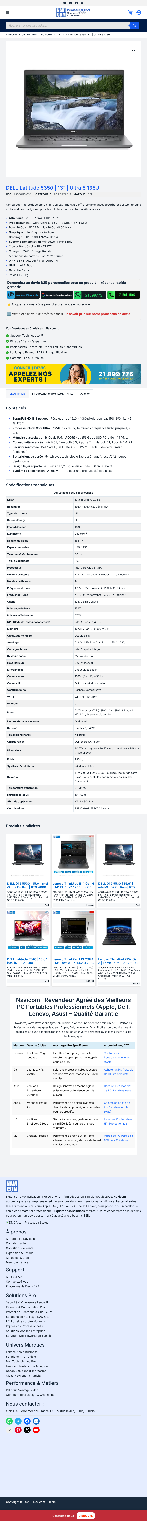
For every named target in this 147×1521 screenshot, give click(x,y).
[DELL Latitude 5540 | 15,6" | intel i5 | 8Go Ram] (28, 932)
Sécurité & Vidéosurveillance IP (27, 1302)
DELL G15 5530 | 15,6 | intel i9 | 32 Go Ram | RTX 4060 (27, 885)
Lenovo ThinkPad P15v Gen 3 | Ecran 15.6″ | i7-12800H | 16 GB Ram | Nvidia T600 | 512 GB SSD (119, 964)
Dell (91, 194)
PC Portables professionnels (25, 1321)
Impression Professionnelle (24, 1326)
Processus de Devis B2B (22, 1286)
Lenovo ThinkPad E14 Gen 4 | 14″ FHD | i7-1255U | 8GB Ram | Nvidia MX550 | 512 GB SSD (73, 889)
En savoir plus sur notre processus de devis (97, 314)
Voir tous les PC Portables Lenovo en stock (117, 1057)
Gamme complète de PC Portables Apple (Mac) (117, 1107)
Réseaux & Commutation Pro (25, 1307)
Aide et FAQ (14, 1277)
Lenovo (90, 905)
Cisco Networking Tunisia (23, 1375)
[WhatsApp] (70, 3)
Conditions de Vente (19, 1248)
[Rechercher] (134, 25)
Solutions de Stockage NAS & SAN (29, 1317)
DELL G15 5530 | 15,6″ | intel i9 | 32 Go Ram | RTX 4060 (116, 887)
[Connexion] (138, 12)
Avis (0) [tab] (85, 393)
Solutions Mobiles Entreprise (25, 1331)
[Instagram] (76, 3)
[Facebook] (64, 3)
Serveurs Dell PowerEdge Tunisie (29, 1336)
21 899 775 (86, 1515)
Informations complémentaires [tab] (52, 393)
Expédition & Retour (19, 1253)
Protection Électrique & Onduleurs (29, 1312)
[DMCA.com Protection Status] (27, 1222)
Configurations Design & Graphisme (30, 1395)
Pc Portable (63, 194)
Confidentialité (16, 1243)
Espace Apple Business (22, 1352)
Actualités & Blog (17, 1258)
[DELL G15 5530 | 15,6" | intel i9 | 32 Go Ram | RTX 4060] (119, 856)
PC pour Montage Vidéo (22, 1390)
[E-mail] (82, 3)
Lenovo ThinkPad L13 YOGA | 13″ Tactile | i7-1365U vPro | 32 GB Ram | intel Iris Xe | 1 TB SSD (73, 964)
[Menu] (7, 12)
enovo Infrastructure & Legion (27, 1366)
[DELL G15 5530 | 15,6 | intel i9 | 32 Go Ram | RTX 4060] (28, 856)
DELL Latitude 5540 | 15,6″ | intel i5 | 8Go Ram (28, 961)
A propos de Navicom (20, 1239)
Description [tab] (17, 393)
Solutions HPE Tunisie (21, 1356)
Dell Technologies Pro (21, 1361)
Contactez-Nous (17, 1281)
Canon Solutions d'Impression (26, 1371)
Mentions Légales (18, 1262)
